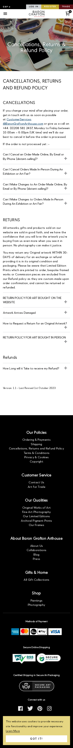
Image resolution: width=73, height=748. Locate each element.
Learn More (13, 730)
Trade (66, 7)
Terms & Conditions (37, 453)
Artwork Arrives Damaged (19, 312)
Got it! (36, 738)
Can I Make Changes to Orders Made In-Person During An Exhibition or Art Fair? (33, 201)
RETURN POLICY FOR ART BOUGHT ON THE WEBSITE (32, 300)
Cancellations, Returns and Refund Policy (36, 448)
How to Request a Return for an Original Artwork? (35, 323)
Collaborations (36, 550)
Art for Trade (36, 486)
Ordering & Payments (36, 439)
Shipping (36, 444)
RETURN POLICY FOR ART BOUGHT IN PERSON (34, 337)
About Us (36, 545)
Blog (36, 554)
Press (36, 558)
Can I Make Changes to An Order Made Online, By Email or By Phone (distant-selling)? (35, 186)
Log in (33, 7)
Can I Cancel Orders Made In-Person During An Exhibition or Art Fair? (33, 171)
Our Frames (36, 525)
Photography (36, 604)
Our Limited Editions (36, 516)
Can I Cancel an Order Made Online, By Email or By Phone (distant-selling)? (33, 156)
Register (50, 7)
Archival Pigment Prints (36, 520)
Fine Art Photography (36, 512)
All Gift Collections (36, 579)
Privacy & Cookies (36, 457)
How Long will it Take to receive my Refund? (31, 368)
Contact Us (36, 482)
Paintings (37, 600)
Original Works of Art (36, 507)
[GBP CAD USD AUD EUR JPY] (6, 7)
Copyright (36, 461)
